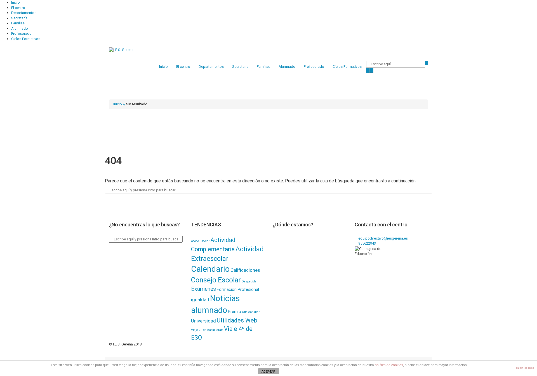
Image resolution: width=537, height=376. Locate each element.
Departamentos (23, 13)
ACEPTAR (268, 371)
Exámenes (203, 289)
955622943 (366, 243)
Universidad (203, 321)
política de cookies (389, 365)
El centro (18, 8)
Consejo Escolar (216, 280)
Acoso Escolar (200, 241)
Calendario (210, 269)
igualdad (200, 299)
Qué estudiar (251, 312)
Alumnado (19, 28)
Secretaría (19, 18)
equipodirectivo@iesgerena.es (382, 238)
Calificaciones (245, 270)
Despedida (249, 281)
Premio (234, 311)
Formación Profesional (238, 289)
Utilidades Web (237, 320)
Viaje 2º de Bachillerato (207, 330)
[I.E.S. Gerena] (121, 50)
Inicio (15, 2)
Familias (18, 23)
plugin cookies (525, 367)
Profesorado (21, 33)
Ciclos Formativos (25, 39)
